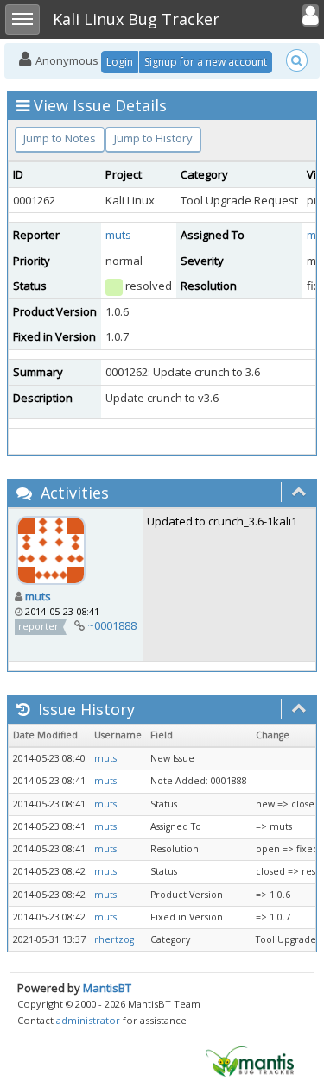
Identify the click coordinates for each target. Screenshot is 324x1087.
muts (118, 234)
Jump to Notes (59, 138)
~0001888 (112, 625)
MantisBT (107, 988)
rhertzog (114, 939)
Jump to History (153, 138)
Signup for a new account (205, 61)
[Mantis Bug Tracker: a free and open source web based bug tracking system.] (250, 1060)
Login (119, 61)
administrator (88, 1020)
